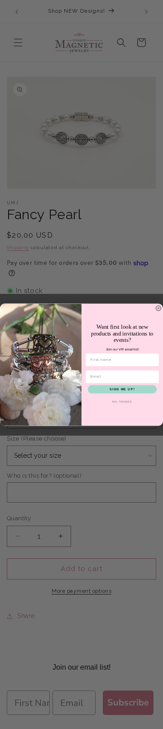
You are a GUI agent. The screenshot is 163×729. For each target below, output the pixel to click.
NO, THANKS (122, 401)
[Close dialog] (158, 308)
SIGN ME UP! (122, 389)
